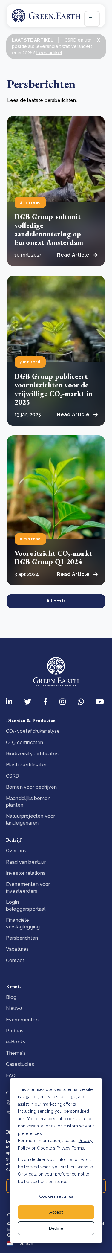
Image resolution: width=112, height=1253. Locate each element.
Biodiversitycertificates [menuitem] (32, 753)
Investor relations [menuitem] (25, 873)
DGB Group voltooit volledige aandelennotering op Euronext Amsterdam (48, 229)
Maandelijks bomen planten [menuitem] (28, 802)
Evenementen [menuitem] (22, 1019)
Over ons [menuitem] (16, 851)
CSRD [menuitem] (12, 776)
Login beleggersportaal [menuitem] (26, 905)
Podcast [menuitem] (15, 1031)
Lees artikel (49, 52)
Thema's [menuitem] (16, 1053)
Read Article (73, 255)
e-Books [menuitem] (15, 1042)
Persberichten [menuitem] (22, 938)
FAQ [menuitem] (11, 1075)
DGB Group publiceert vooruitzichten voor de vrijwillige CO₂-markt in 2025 (53, 389)
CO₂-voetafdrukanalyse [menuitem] (33, 731)
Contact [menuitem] (15, 960)
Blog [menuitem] (11, 997)
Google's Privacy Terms (60, 1148)
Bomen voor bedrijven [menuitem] (31, 787)
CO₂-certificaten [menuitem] (24, 742)
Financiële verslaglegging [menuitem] (23, 923)
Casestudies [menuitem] (20, 1064)
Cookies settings (56, 1196)
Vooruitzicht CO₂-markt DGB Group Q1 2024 (53, 558)
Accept (56, 1211)
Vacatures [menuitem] (17, 949)
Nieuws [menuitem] (14, 1008)
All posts (56, 601)
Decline (56, 1228)
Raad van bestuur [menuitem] (26, 862)
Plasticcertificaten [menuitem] (26, 764)
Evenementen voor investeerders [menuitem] (28, 887)
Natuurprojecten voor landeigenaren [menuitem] (30, 819)
